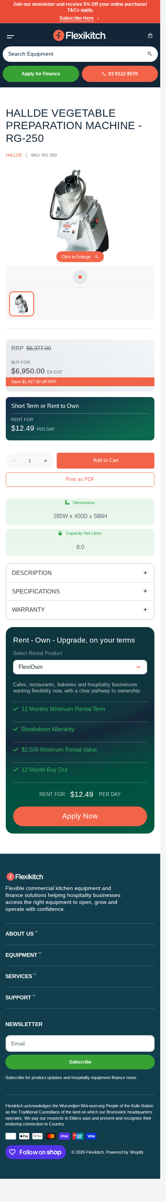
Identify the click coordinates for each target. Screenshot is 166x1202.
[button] (10, 35)
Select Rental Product (37, 653)
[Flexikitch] (80, 35)
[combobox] (80, 54)
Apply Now (80, 816)
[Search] (150, 54)
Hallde (14, 155)
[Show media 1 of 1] (21, 304)
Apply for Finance (41, 74)
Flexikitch (95, 1152)
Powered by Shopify (125, 1152)
